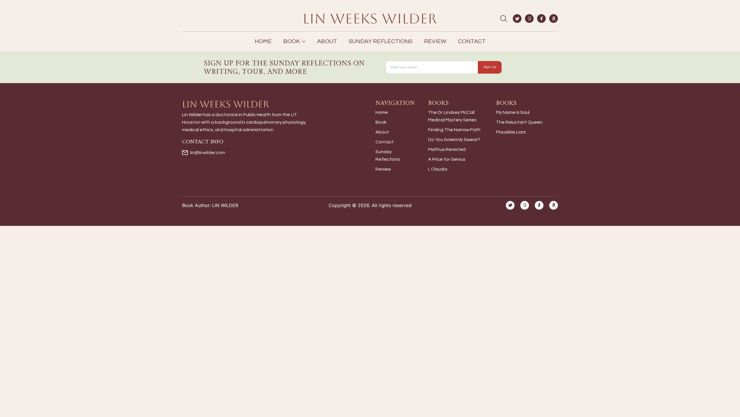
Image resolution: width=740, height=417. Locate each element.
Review (435, 41)
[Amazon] (553, 18)
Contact (472, 41)
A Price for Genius (446, 159)
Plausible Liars (511, 132)
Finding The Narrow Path (454, 129)
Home (263, 41)
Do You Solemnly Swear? (454, 139)
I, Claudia (437, 169)
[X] (517, 18)
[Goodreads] (529, 18)
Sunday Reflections (380, 41)
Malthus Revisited (447, 149)
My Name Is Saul (513, 112)
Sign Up (490, 67)
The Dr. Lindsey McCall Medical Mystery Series (452, 116)
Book (380, 122)
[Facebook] (541, 18)
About (327, 41)
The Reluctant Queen (519, 122)
